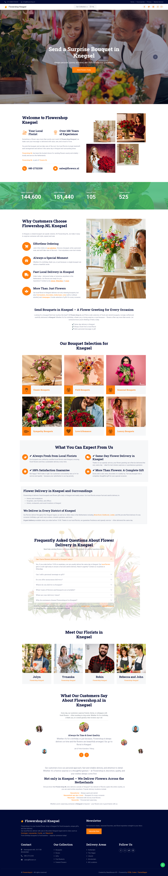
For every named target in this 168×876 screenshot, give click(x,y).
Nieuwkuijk (71, 798)
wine (64, 295)
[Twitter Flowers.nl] (129, 850)
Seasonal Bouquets (126, 390)
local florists (106, 564)
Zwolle (40, 833)
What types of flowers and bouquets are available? (55, 590)
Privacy (149, 2)
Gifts (57, 856)
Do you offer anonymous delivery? (49, 580)
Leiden (112, 515)
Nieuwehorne (74, 793)
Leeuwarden (32, 833)
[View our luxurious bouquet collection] (126, 412)
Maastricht (49, 833)
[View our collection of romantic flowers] (84, 412)
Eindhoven (105, 515)
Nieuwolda (75, 800)
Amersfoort (98, 515)
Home (132, 2)
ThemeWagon (142, 872)
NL (93, 7)
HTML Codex (131, 872)
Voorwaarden (140, 2)
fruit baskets (41, 295)
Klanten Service (158, 2)
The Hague (91, 853)
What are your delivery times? (48, 595)
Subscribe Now (94, 831)
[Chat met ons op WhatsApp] (162, 865)
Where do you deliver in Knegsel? (49, 585)
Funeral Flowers (61, 862)
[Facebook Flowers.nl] (121, 850)
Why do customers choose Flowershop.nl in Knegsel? (56, 600)
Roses (58, 853)
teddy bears (58, 295)
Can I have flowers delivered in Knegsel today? (54, 559)
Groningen (24, 833)
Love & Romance (83, 431)
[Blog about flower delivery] (133, 850)
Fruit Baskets (60, 859)
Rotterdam (91, 850)
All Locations (92, 862)
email (67, 281)
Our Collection (81, 7)
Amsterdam (92, 859)
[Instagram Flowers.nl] (125, 850)
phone (53, 281)
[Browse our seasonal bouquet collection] (126, 370)
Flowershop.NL (27, 153)
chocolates (49, 295)
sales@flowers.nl (108, 606)
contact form (85, 606)
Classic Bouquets (41, 390)
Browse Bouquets (84, 70)
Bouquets (59, 850)
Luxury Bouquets (125, 431)
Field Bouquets (82, 390)
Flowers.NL (43, 160)
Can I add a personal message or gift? (50, 574)
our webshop (51, 248)
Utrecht (90, 856)
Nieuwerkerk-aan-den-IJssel (73, 795)
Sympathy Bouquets (43, 431)
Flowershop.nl (27, 872)
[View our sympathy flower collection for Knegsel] (42, 412)
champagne (46, 297)
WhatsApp (59, 281)
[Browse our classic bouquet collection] (42, 370)
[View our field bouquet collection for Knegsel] (84, 370)
